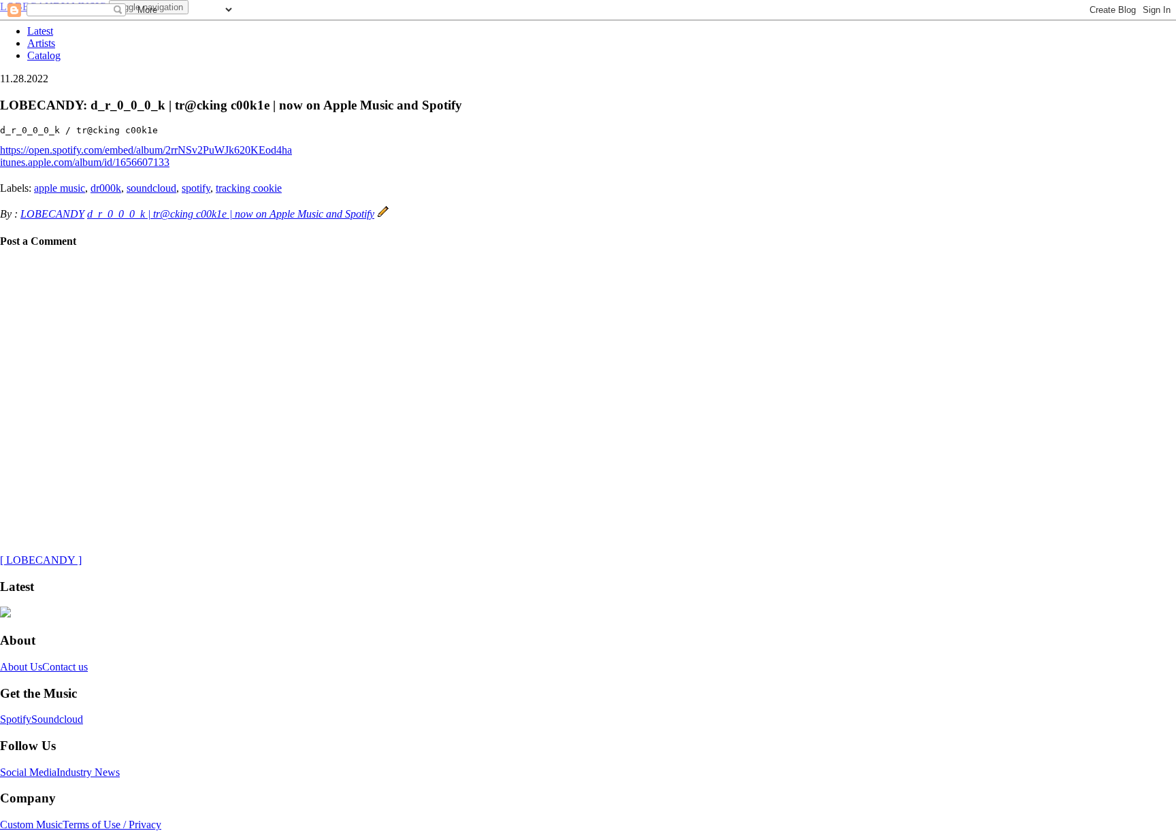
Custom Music (31, 824)
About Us (21, 667)
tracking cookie (249, 188)
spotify (196, 188)
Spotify (15, 719)
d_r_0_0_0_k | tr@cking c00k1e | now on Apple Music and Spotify (230, 214)
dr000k (106, 188)
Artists (41, 43)
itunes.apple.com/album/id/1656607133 (84, 162)
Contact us (65, 667)
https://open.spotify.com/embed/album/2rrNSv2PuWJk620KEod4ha (146, 150)
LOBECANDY (52, 214)
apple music (59, 188)
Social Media (28, 772)
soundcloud (151, 188)
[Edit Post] (383, 214)
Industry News (88, 772)
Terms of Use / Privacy (112, 824)
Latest (40, 31)
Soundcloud (57, 719)
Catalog (44, 55)
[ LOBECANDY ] (41, 560)
